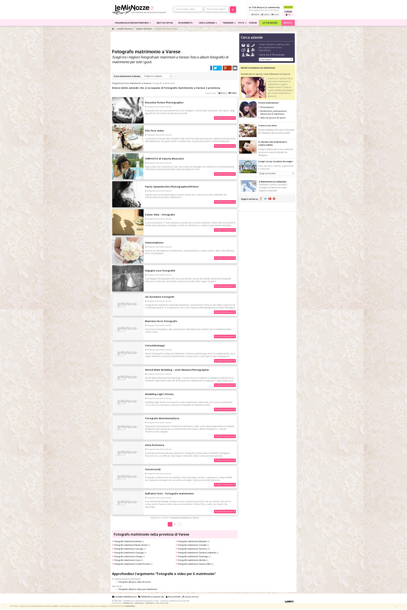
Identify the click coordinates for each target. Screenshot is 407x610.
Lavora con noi (191, 596)
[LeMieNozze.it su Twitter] (265, 199)
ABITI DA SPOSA (164, 22)
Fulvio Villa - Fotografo (160, 214)
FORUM (253, 22)
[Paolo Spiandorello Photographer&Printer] (128, 194)
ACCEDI (288, 7)
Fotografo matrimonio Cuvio (127, 560)
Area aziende (174, 596)
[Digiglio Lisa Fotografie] (128, 278)
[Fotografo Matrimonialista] (128, 427)
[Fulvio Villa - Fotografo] (128, 222)
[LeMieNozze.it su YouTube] (269, 199)
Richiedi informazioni (224, 118)
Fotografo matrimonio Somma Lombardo (197, 552)
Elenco (223, 93)
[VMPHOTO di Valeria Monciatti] (128, 166)
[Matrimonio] (142, 10)
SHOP (289, 22)
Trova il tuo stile (267, 125)
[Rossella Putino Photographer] (128, 110)
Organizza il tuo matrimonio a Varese (131, 83)
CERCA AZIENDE (207, 22)
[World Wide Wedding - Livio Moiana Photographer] (128, 377)
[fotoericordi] (128, 477)
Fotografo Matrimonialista (162, 418)
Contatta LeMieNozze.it (125, 596)
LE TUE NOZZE (270, 22)
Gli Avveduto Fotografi (159, 296)
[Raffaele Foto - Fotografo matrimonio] (128, 502)
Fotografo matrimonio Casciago (129, 552)
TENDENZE (228, 22)
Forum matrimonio (268, 102)
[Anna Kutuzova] (128, 452)
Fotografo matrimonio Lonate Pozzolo (132, 564)
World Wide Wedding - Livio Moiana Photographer (177, 369)
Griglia (234, 93)
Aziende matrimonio (125, 29)
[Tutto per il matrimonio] (113, 29)
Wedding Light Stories (159, 394)
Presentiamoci (267, 107)
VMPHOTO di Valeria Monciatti (164, 158)
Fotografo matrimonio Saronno (192, 549)
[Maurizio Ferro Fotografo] (128, 328)
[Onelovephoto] (128, 250)
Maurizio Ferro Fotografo (161, 321)
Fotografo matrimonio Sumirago (193, 556)
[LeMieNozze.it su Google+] (261, 199)
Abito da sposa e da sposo (273, 117)
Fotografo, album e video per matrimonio (137, 589)
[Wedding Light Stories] (128, 401)
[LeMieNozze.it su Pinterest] (274, 199)
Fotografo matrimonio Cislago (128, 556)
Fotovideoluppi (155, 345)
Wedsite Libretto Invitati (266, 14)
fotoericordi (153, 469)
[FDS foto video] (128, 138)
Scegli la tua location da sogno (275, 161)
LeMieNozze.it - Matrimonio (133, 603)
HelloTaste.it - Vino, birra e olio (157, 603)
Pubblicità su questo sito (152, 596)
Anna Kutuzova (154, 445)
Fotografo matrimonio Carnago (128, 549)
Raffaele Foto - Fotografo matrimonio (169, 493)
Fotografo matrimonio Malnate (192, 541)
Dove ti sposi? (266, 59)
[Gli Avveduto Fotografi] (128, 304)
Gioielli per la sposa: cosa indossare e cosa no (265, 74)
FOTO (241, 22)
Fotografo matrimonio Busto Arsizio (131, 545)
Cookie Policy (130, 606)
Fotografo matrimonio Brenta (127, 541)
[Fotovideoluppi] (128, 353)
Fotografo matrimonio (144, 29)
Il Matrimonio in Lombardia (272, 181)
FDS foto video (154, 130)
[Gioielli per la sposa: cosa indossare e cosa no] (253, 87)
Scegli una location (267, 173)
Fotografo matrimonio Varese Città (194, 564)
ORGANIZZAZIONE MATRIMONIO (132, 22)
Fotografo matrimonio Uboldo (192, 560)
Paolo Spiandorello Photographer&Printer (172, 186)
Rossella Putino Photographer (164, 102)
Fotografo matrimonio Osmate (192, 545)
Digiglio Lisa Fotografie (160, 270)
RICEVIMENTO (185, 22)
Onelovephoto (154, 242)
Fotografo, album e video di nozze (134, 582)
